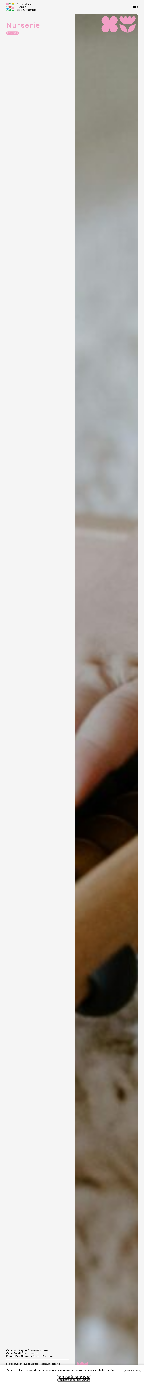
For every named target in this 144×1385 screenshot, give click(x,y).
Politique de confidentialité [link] (74, 1380)
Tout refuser (65, 1377)
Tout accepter (132, 1370)
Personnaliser (82, 1377)
